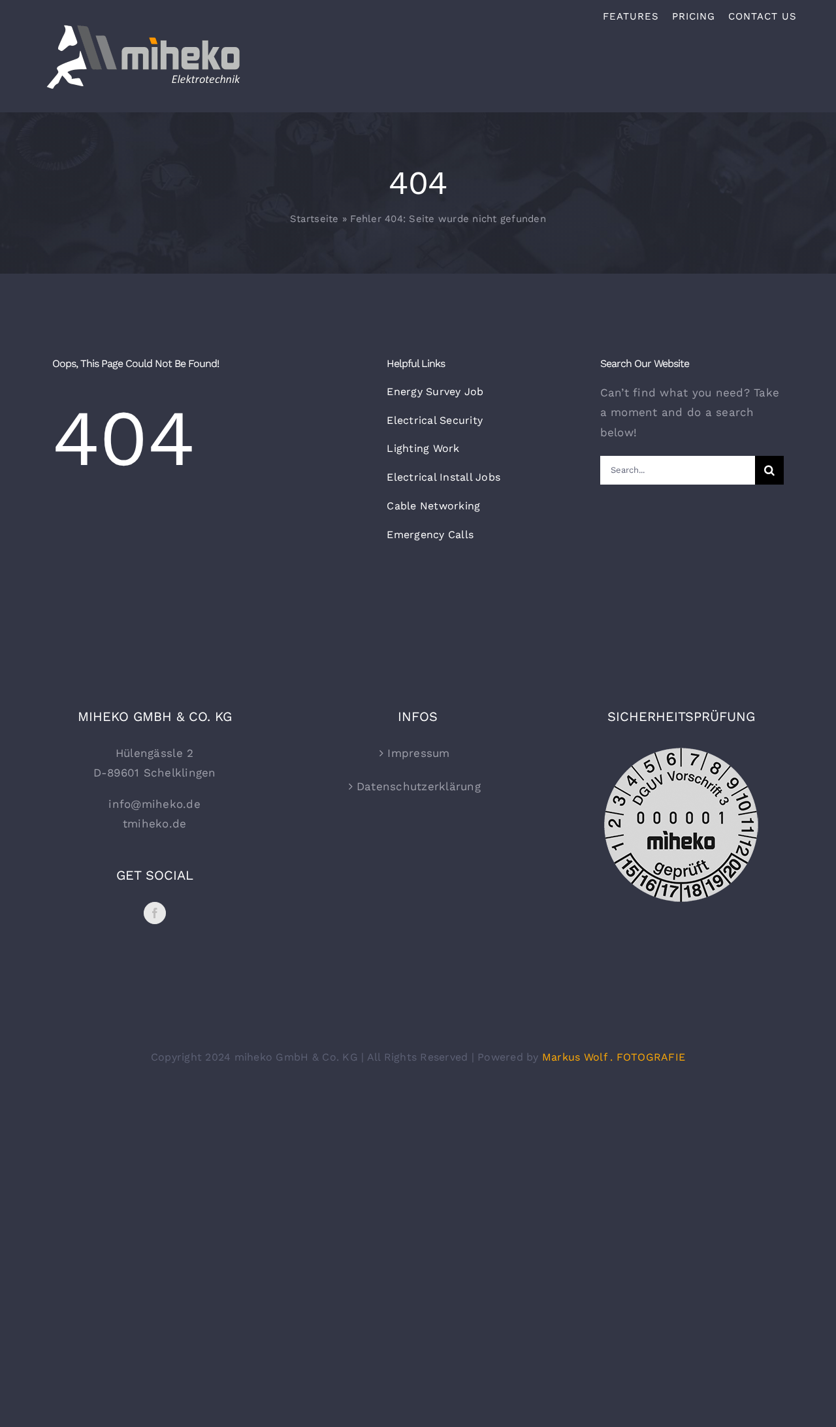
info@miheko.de (154, 803)
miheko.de (156, 823)
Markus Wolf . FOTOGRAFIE (613, 1057)
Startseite (314, 219)
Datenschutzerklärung (419, 786)
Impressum (418, 753)
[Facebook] (155, 913)
